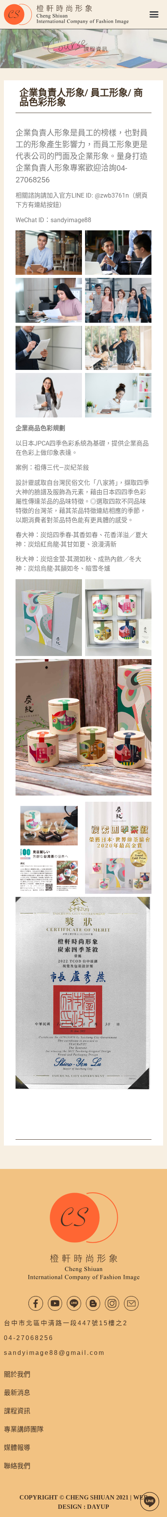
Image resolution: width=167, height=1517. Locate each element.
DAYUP (98, 1506)
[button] (154, 14)
